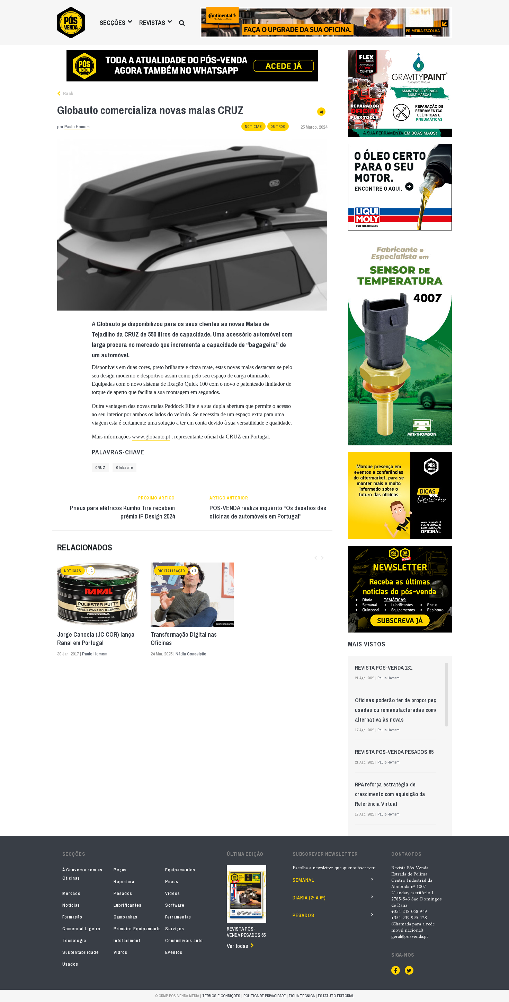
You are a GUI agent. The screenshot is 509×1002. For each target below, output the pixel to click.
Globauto (124, 467)
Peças (120, 870)
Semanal (303, 880)
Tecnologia (74, 940)
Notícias (253, 126)
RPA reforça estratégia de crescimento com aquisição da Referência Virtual (390, 794)
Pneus (171, 882)
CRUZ (100, 467)
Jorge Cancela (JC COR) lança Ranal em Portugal (95, 638)
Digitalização (171, 571)
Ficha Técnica (302, 995)
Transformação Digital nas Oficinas (184, 638)
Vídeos (172, 893)
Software (175, 905)
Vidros (120, 952)
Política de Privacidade (264, 995)
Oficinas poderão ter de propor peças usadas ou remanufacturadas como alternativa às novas (398, 709)
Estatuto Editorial (336, 995)
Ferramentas (178, 917)
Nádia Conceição (191, 654)
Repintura (124, 882)
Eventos (173, 952)
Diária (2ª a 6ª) (309, 898)
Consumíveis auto (184, 940)
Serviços (174, 929)
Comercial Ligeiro (81, 929)
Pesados (123, 893)
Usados (70, 964)
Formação (72, 917)
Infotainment (127, 940)
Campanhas (125, 917)
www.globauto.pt (151, 436)
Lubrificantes (128, 905)
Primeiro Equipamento (137, 929)
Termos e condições (221, 995)
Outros (278, 126)
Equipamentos (180, 870)
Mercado (71, 893)
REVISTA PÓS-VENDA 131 (383, 667)
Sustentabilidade (80, 952)
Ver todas (237, 946)
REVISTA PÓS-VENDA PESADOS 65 (394, 752)
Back (67, 93)
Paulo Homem (77, 127)
